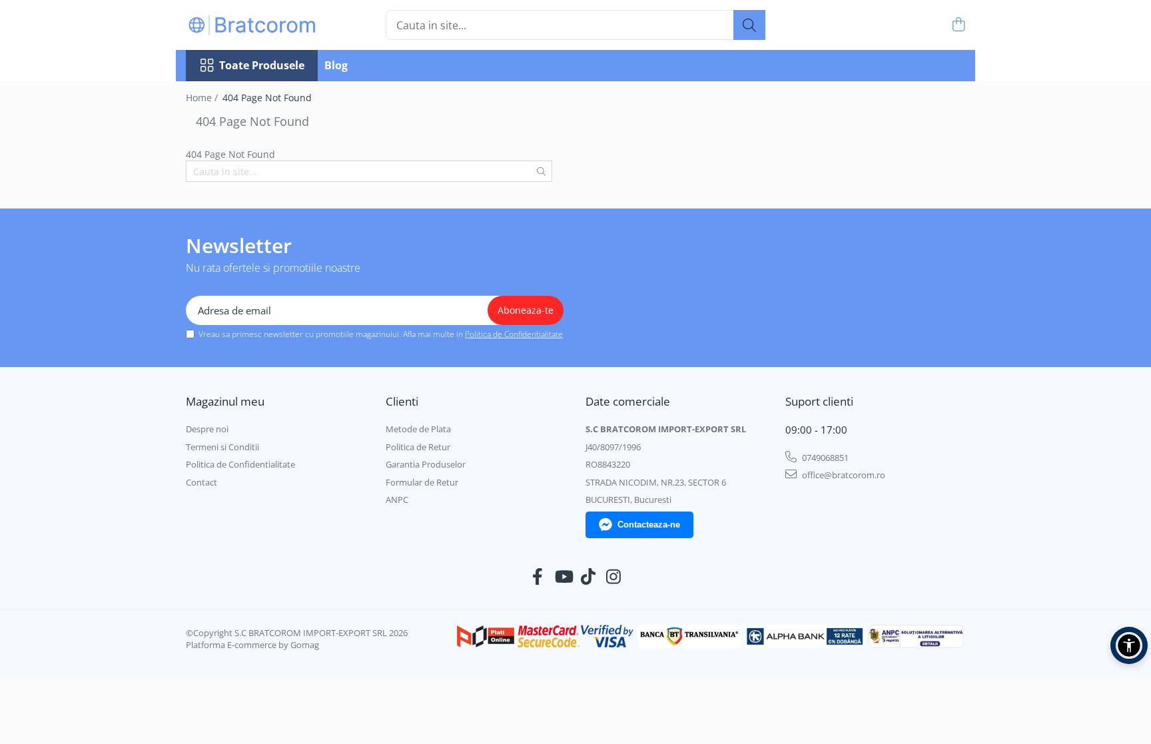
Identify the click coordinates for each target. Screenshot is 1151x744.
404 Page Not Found (267, 97)
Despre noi (207, 429)
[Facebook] (538, 577)
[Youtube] (563, 577)
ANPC (397, 500)
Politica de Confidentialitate (514, 334)
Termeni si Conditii (222, 447)
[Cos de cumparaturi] (958, 25)
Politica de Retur (418, 447)
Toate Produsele (261, 65)
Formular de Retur (422, 482)
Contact (201, 482)
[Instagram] (613, 577)
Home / (203, 97)
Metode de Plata (418, 429)
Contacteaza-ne (648, 525)
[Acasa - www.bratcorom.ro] (252, 25)
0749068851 (824, 458)
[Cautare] (749, 25)
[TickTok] (588, 577)
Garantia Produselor (426, 464)
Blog (336, 65)
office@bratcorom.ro (842, 475)
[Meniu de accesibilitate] (1129, 645)
